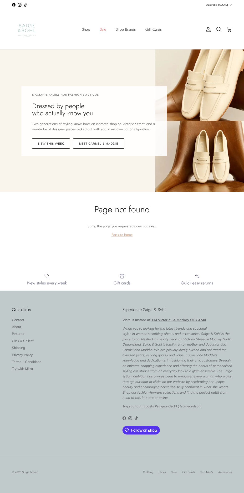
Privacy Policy (22, 355)
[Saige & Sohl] (27, 29)
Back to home (122, 235)
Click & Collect (23, 341)
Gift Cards (153, 29)
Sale (103, 29)
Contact (18, 320)
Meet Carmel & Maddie (98, 143)
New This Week (51, 143)
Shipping (18, 348)
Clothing (148, 472)
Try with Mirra (22, 368)
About (16, 327)
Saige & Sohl (30, 472)
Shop (86, 29)
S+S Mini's (206, 472)
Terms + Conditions (26, 362)
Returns (18, 334)
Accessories (225, 472)
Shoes (162, 472)
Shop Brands (126, 29)
